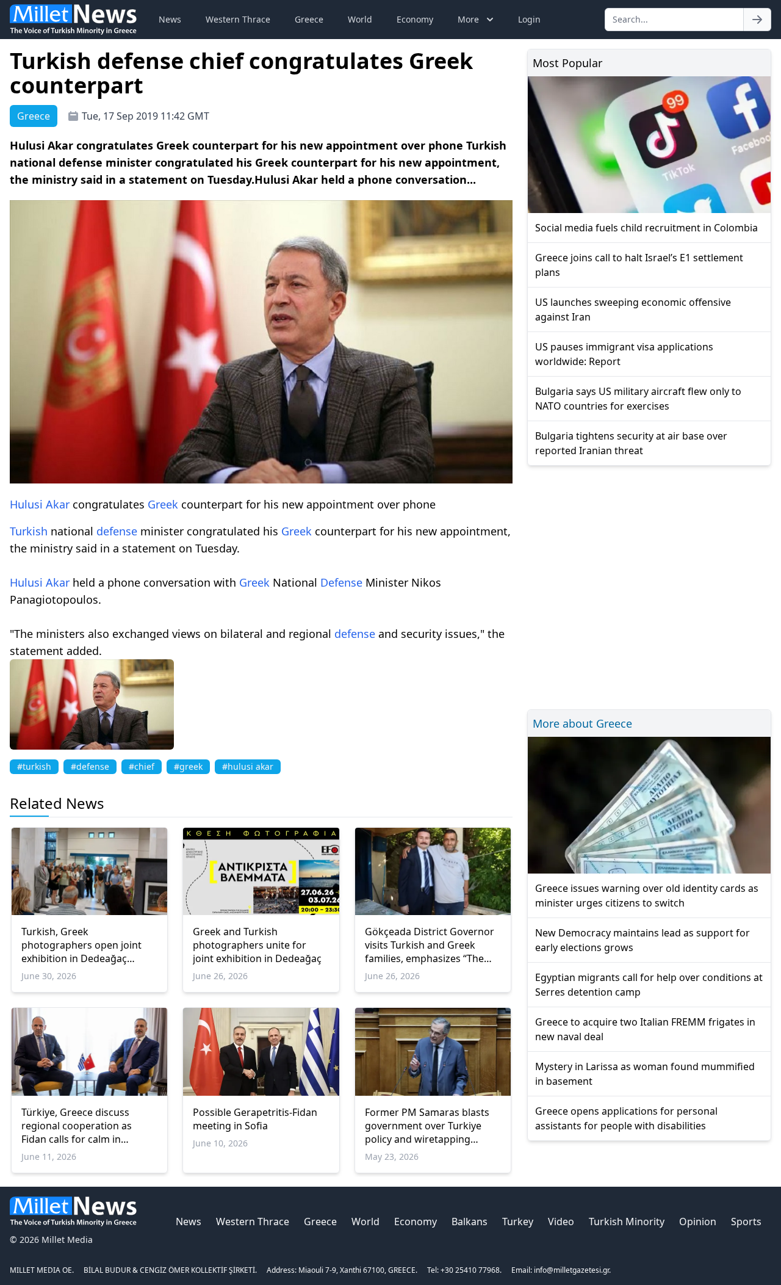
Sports (746, 1221)
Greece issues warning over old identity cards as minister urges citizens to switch (646, 895)
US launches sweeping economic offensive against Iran (633, 309)
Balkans (470, 1221)
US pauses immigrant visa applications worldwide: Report (624, 354)
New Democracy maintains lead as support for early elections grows (642, 940)
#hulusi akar (247, 766)
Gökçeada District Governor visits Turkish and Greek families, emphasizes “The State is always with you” (429, 945)
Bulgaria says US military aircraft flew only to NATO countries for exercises (638, 399)
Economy (415, 19)
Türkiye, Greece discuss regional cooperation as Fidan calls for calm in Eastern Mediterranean (76, 1126)
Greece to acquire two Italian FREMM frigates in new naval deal (645, 1029)
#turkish (34, 766)
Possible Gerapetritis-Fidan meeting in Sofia (255, 1119)
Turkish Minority (626, 1221)
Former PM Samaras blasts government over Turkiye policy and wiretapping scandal (427, 1126)
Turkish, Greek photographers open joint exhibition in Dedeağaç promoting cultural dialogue (86, 945)
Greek (163, 504)
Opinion (697, 1221)
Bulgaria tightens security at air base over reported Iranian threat (631, 443)
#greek (188, 766)
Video (561, 1221)
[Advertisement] (649, 585)
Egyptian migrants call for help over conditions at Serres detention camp (649, 985)
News (170, 19)
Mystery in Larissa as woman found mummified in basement (645, 1074)
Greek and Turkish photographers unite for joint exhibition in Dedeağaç (257, 945)
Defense (341, 582)
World (360, 19)
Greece (309, 19)
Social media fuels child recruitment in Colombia (646, 227)
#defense (90, 766)
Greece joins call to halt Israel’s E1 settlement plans (639, 265)
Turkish (29, 531)
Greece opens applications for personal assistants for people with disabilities (626, 1118)
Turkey (517, 1221)
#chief (141, 766)
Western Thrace (238, 19)
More (468, 19)
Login (529, 19)
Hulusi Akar (40, 504)
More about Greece (582, 723)
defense (116, 531)
